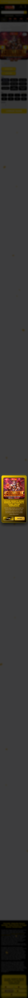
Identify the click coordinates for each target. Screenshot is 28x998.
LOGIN (8, 518)
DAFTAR (19, 518)
